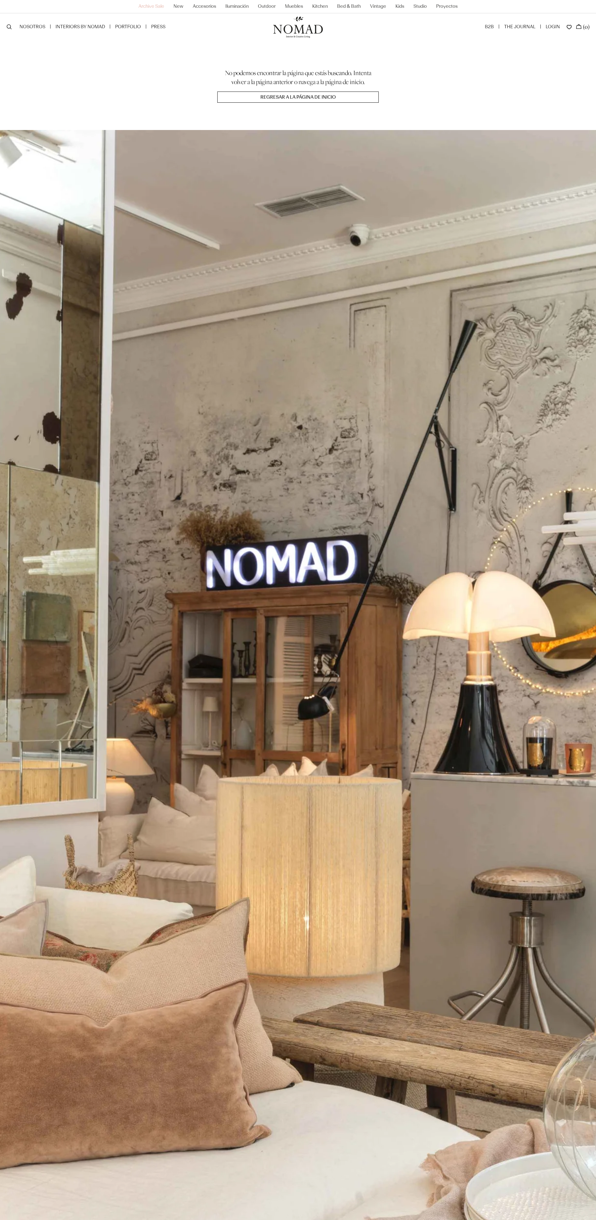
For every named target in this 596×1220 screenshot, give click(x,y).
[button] (9, 27)
